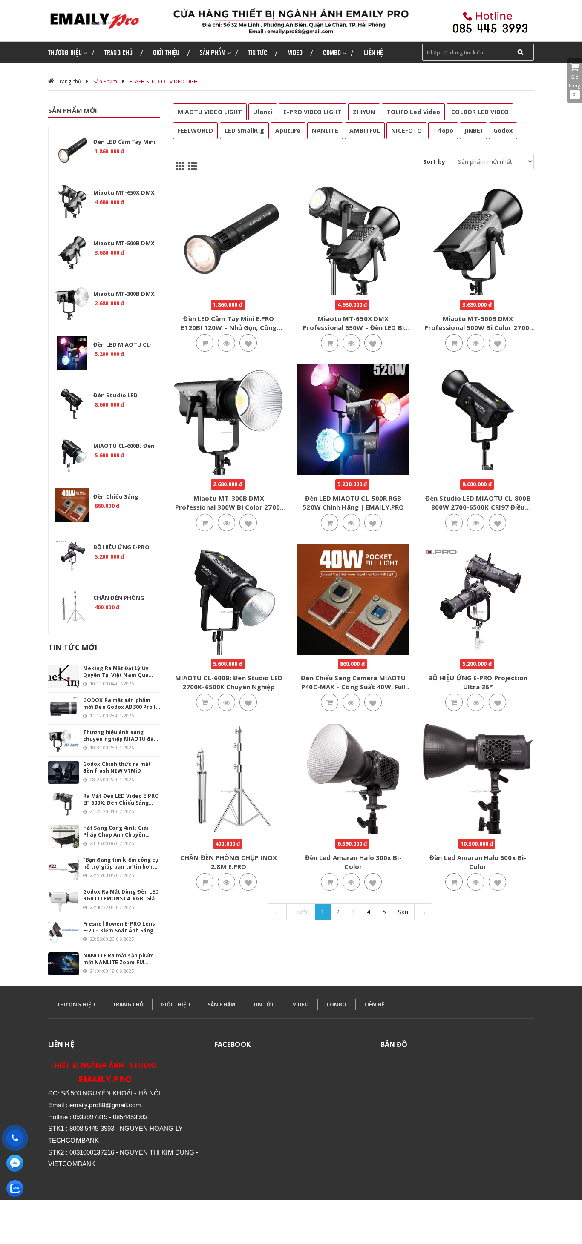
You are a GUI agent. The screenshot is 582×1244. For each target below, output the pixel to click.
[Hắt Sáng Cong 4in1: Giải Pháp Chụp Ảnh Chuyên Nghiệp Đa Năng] (63, 836)
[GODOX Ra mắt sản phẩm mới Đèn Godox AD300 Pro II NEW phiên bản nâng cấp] (63, 708)
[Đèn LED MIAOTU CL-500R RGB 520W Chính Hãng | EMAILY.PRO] (72, 353)
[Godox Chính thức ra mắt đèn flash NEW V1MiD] (63, 772)
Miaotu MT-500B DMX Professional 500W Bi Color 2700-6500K (478, 327)
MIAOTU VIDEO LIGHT (210, 112)
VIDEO (301, 1004)
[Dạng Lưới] (179, 165)
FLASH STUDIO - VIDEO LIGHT (165, 81)
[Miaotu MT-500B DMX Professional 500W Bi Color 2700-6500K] (72, 252)
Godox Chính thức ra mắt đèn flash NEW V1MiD (117, 767)
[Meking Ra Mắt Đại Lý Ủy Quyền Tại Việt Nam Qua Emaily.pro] (63, 676)
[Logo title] (104, 21)
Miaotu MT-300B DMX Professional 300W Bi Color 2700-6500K (228, 507)
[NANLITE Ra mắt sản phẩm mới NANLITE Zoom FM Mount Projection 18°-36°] (63, 963)
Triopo (443, 130)
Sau (403, 912)
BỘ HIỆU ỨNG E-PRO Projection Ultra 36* (478, 682)
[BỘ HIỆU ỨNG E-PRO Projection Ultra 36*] (72, 556)
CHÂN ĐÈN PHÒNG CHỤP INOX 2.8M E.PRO (228, 862)
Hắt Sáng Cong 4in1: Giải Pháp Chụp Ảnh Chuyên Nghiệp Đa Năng (115, 831)
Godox (503, 130)
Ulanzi (262, 112)
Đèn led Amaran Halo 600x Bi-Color (477, 862)
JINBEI (473, 130)
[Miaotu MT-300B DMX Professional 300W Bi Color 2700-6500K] (72, 303)
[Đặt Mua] (205, 343)
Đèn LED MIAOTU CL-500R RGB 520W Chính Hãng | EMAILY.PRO (353, 502)
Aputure (288, 130)
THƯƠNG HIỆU (76, 1004)
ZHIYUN (364, 112)
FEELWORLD (195, 130)
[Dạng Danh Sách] (191, 165)
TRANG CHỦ (128, 1004)
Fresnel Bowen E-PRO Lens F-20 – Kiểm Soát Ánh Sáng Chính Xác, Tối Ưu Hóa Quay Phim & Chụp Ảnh (120, 927)
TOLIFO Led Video (413, 112)
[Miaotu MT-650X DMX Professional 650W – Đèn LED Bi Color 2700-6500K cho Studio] (72, 201)
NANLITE (325, 130)
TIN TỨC (264, 1004)
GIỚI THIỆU (175, 1004)
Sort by (434, 162)
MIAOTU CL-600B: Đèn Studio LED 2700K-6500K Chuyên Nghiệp (228, 682)
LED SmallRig (244, 130)
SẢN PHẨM (221, 1004)
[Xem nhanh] (226, 343)
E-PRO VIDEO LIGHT (312, 112)
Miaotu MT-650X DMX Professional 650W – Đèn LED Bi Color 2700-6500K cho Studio (353, 327)
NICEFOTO (406, 130)
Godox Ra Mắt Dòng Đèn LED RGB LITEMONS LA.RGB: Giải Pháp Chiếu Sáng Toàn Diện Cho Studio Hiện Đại (121, 895)
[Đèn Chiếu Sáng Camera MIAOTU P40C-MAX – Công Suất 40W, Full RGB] (72, 505)
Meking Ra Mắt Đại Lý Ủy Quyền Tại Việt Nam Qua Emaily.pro (116, 672)
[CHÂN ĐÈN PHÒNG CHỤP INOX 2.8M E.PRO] (72, 607)
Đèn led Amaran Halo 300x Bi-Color (353, 862)
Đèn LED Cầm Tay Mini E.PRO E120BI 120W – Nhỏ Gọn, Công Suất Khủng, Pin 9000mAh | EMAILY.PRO (229, 332)
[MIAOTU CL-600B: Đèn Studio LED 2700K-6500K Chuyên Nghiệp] (72, 455)
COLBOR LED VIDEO (480, 112)
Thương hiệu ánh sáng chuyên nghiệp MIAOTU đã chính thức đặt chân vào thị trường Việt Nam (120, 735)
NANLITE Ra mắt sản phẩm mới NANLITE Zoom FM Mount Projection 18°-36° (118, 959)
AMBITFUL (364, 130)
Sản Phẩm (105, 81)
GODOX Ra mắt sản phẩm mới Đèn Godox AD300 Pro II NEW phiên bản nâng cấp (120, 704)
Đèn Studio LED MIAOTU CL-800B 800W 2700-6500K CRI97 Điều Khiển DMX (478, 507)
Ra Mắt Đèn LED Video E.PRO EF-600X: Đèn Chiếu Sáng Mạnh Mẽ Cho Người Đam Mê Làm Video (121, 799)
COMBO (336, 1004)
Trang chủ (69, 81)
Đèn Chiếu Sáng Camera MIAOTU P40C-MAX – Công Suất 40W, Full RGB (353, 687)
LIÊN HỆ (374, 1004)
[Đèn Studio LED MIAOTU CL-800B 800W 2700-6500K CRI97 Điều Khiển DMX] (72, 404)
